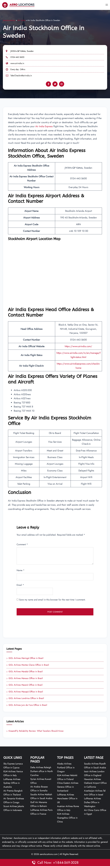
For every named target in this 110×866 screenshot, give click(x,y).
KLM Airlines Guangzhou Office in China (67, 817)
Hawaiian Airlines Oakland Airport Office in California (95, 783)
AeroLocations (9, 20)
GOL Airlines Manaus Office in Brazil (24, 678)
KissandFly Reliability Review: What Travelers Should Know (34, 731)
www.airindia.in (17, 63)
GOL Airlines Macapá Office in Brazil (24, 692)
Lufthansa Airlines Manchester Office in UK (67, 798)
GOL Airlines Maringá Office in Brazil (24, 658)
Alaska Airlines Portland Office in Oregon (65, 767)
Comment (22, 544)
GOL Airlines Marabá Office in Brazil (24, 672)
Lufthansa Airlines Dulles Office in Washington (92, 802)
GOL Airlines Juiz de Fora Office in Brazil (26, 705)
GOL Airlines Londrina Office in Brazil (25, 698)
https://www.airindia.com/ (78, 346)
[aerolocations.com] (18, 4)
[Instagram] (61, 84)
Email (20, 585)
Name (20, 570)
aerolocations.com (49, 854)
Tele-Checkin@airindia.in (21, 75)
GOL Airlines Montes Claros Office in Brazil (27, 665)
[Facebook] (48, 84)
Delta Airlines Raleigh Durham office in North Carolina (41, 771)
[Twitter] (55, 84)
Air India (21, 20)
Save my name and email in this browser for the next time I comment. (52, 599)
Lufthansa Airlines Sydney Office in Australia (11, 783)
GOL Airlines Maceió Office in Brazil (24, 685)
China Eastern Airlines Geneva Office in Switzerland (67, 786)
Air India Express (44, 126)
